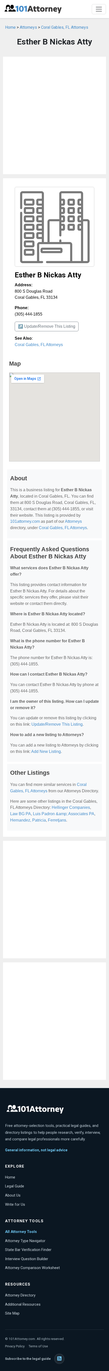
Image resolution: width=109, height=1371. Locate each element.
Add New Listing (46, 751)
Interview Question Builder (26, 1259)
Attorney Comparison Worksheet (32, 1267)
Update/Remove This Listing (57, 724)
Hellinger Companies (71, 807)
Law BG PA (20, 814)
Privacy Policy (15, 1346)
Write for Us (15, 1204)
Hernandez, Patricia (28, 820)
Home (10, 27)
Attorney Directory (20, 1295)
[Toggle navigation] (99, 9)
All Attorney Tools (21, 1231)
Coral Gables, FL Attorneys (64, 27)
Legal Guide (14, 1186)
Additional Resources (23, 1304)
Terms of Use (38, 1346)
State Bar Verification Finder (28, 1249)
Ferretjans (57, 820)
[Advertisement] (54, 115)
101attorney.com (25, 521)
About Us (13, 1195)
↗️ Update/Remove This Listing (46, 326)
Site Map (12, 1313)
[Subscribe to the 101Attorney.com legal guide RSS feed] (59, 1359)
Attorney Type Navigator (25, 1241)
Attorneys (28, 27)
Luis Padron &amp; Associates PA (63, 814)
